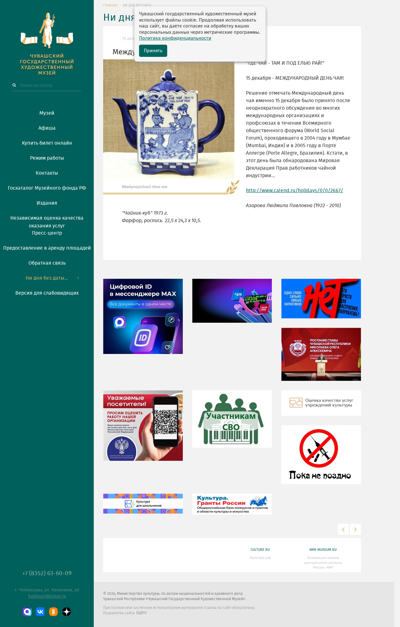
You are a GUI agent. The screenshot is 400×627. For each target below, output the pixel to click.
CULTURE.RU (260, 549)
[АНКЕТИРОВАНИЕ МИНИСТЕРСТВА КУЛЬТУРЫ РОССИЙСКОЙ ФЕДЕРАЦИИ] (143, 430)
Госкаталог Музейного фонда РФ (47, 188)
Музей (46, 113)
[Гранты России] (232, 508)
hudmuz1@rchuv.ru (47, 596)
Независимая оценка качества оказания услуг (46, 221)
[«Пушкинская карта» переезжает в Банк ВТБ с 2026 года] (232, 305)
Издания (47, 203)
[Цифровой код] (143, 321)
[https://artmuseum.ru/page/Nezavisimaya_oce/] (321, 408)
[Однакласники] (53, 611)
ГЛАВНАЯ (110, 5)
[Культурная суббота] (143, 508)
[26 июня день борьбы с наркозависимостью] (321, 459)
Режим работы (47, 158)
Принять (153, 50)
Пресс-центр (47, 233)
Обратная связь (47, 263)
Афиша (47, 128)
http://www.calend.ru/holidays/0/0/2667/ (294, 190)
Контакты (47, 173)
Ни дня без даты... (47, 278)
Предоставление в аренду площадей (47, 248)
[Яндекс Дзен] (66, 612)
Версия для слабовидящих (47, 293)
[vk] (40, 611)
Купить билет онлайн (47, 143)
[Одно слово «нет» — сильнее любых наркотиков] (321, 303)
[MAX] (27, 611)
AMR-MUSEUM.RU (323, 549)
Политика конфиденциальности (175, 38)
